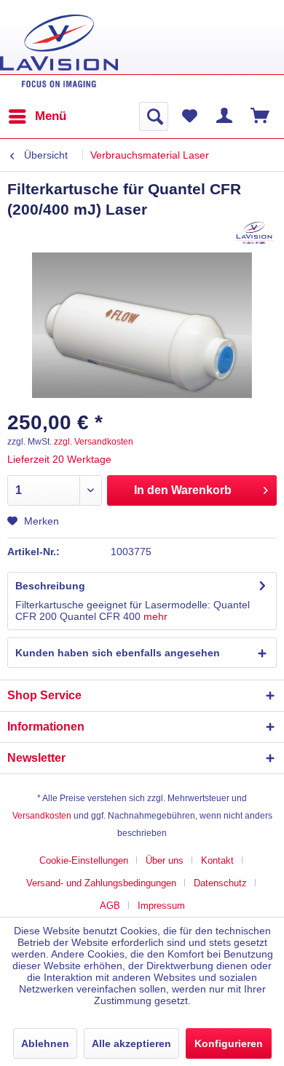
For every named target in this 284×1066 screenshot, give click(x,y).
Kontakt (217, 860)
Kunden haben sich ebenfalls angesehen (117, 653)
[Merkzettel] (189, 116)
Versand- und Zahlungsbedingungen (101, 883)
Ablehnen (45, 1043)
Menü (50, 116)
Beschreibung (50, 586)
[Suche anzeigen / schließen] (153, 116)
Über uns (165, 860)
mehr (155, 616)
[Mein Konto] (225, 116)
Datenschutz (220, 883)
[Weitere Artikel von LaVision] (254, 232)
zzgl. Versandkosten (93, 442)
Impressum (161, 905)
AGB (110, 905)
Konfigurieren (228, 1043)
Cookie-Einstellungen (83, 860)
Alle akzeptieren (131, 1043)
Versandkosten (41, 816)
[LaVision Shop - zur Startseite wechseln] (59, 51)
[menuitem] (37, 116)
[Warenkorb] (260, 116)
